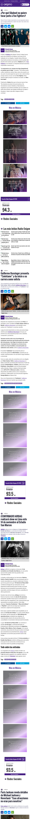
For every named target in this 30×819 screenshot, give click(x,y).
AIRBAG (6, 659)
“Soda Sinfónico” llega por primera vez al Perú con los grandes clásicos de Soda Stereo (15, 185)
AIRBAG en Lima (12, 659)
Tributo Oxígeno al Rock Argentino (15, 469)
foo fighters (11, 99)
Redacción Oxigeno (9, 49)
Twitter (23, 103)
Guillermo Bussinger (21, 285)
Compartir (8, 103)
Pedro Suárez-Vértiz (18, 383)
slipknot (6, 99)
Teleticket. (3, 535)
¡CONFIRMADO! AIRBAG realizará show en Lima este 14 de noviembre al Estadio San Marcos (15, 132)
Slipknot (8, 54)
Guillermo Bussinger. (23, 347)
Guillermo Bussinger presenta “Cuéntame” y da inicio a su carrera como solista (15, 117)
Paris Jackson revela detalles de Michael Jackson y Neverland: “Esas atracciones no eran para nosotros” (15, 151)
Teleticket (12, 656)
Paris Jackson (4, 806)
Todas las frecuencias (16, 214)
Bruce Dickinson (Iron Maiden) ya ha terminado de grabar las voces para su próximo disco (15, 745)
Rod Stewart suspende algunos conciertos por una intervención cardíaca (15, 170)
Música (6, 10)
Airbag (21, 631)
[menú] (2, 4)
